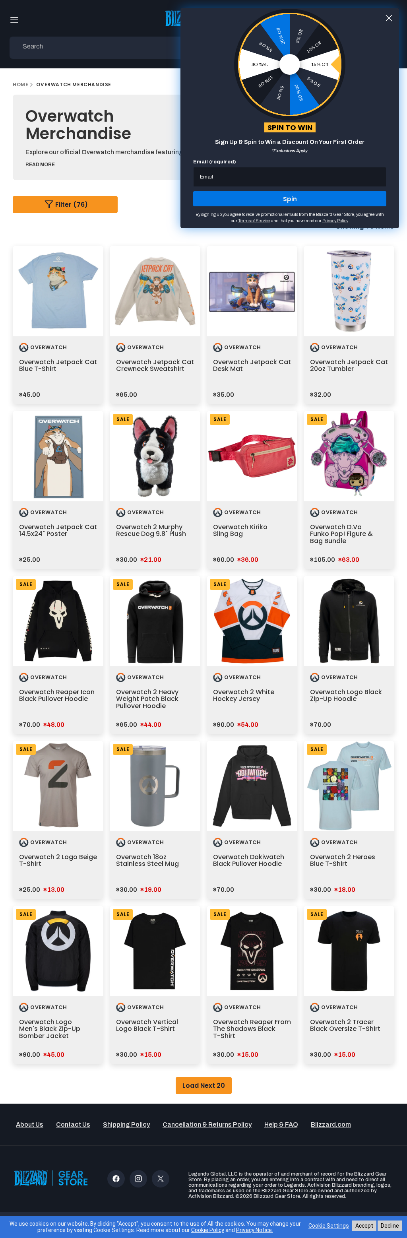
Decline (390, 1225)
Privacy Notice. (254, 1230)
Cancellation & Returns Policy (207, 1124)
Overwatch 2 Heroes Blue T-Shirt (342, 860)
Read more (40, 164)
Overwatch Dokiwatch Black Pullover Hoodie (248, 860)
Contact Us (73, 1124)
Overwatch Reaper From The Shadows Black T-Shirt (252, 1028)
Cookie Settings (328, 1225)
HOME (20, 84)
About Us (29, 1124)
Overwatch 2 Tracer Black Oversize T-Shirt (345, 1025)
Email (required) (214, 162)
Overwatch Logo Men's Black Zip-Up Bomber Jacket (49, 1028)
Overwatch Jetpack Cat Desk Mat (252, 365)
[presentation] (58, 291)
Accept (364, 1225)
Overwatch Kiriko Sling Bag (240, 530)
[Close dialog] (389, 18)
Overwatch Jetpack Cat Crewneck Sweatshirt (155, 365)
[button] (14, 20)
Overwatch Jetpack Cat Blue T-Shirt (58, 365)
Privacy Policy (335, 220)
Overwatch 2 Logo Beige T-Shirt (58, 860)
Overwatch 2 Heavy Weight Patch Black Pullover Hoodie (147, 698)
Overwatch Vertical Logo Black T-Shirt (147, 1025)
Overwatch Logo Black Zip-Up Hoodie (346, 695)
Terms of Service (254, 220)
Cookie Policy (207, 1230)
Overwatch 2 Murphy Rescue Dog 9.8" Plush (151, 530)
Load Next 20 (203, 1085)
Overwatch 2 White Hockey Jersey (243, 695)
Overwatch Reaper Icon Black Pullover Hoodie (57, 695)
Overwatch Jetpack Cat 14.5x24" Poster (58, 530)
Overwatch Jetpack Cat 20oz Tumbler (349, 365)
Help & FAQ (281, 1124)
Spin (290, 199)
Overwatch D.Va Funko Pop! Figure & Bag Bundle (341, 533)
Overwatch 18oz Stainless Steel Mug (147, 860)
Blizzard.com (331, 1124)
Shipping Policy (126, 1124)
